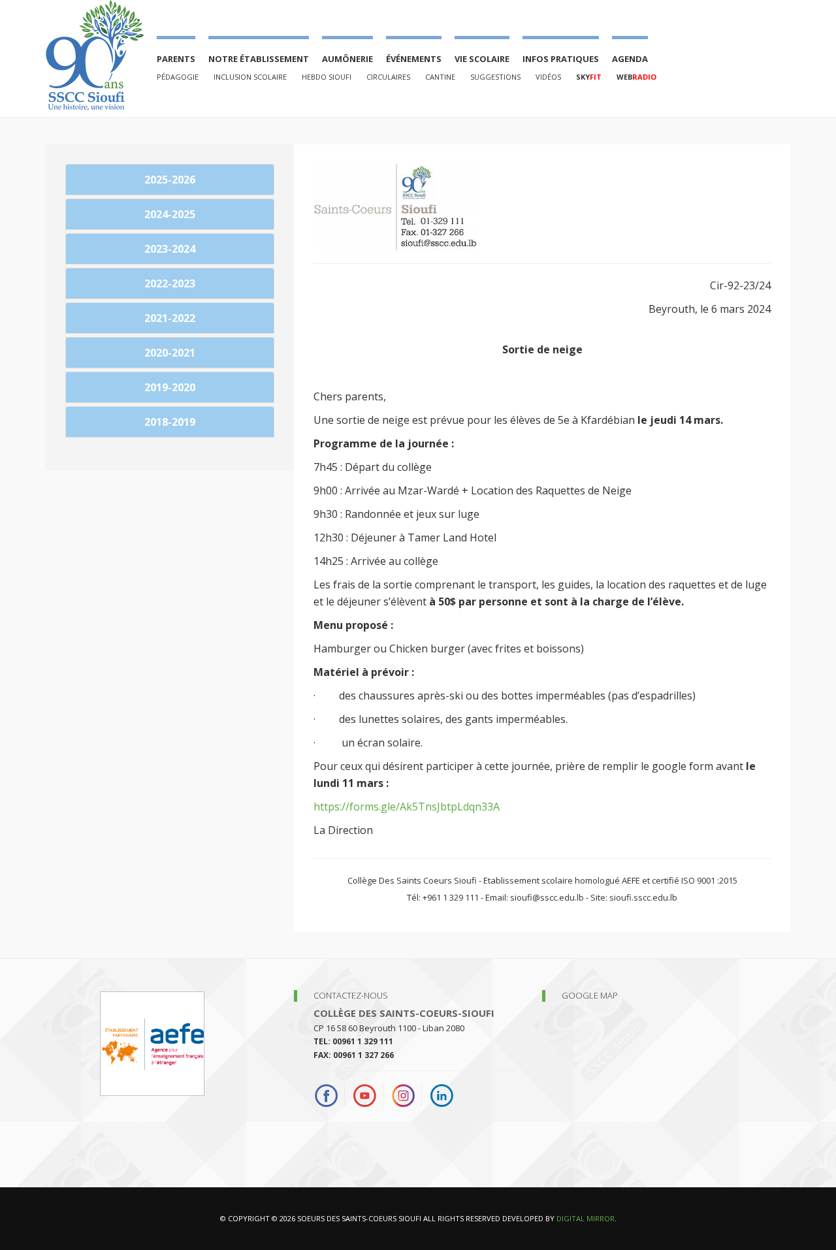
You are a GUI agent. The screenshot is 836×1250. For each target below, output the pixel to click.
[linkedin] (442, 1095)
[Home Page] (95, 55)
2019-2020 (169, 387)
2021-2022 (169, 318)
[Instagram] (403, 1095)
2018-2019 (169, 422)
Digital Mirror (585, 1218)
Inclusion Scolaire (250, 77)
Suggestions (495, 77)
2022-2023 (169, 283)
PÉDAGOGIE (178, 77)
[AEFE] (152, 1042)
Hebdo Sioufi (326, 77)
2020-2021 (169, 352)
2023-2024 (169, 249)
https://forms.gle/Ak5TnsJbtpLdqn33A (407, 806)
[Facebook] (329, 1095)
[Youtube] (365, 1095)
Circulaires (388, 77)
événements (414, 59)
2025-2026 (169, 179)
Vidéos (548, 77)
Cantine (440, 77)
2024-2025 (169, 214)
